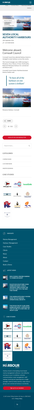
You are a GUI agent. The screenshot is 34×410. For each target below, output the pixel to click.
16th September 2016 (8, 40)
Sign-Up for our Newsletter (17, 137)
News (5, 254)
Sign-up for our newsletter (17, 388)
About (5, 257)
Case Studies (7, 246)
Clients (5, 250)
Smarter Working (8, 168)
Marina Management (10, 239)
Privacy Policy (18, 398)
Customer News (15, 5)
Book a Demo (7, 265)
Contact (5, 261)
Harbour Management (10, 243)
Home (6, 5)
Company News (7, 159)
